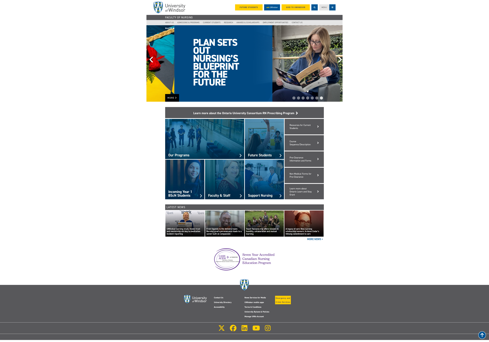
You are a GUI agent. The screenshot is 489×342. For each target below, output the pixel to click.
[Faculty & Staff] (224, 179)
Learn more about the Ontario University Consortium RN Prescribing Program (244, 113)
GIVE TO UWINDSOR (295, 7)
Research (228, 22)
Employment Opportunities (275, 22)
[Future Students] (264, 139)
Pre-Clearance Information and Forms (300, 159)
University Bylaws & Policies (256, 311)
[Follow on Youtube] (256, 329)
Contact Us (297, 22)
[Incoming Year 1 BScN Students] (184, 179)
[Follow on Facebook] (233, 329)
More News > (315, 239)
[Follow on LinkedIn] (244, 329)
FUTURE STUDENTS (249, 7)
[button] (150, 63)
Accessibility (219, 307)
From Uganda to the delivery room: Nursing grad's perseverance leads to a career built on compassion (224, 231)
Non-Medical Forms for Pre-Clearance (300, 175)
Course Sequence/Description (300, 143)
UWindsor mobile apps (254, 302)
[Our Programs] (204, 139)
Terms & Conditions (252, 307)
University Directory (223, 302)
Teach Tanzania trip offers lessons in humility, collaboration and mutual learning (262, 231)
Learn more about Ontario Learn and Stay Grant (301, 191)
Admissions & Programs (188, 22)
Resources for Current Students (300, 127)
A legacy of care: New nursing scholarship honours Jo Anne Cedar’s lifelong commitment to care (302, 231)
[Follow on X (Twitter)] (221, 329)
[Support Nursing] (264, 179)
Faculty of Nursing (179, 17)
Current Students (212, 22)
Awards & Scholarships (247, 22)
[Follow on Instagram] (268, 329)
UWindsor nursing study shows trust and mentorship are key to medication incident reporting (183, 231)
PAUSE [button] (169, 28)
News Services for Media (255, 297)
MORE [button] (171, 97)
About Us (169, 22)
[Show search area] (314, 7)
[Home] (169, 7)
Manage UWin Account (254, 316)
